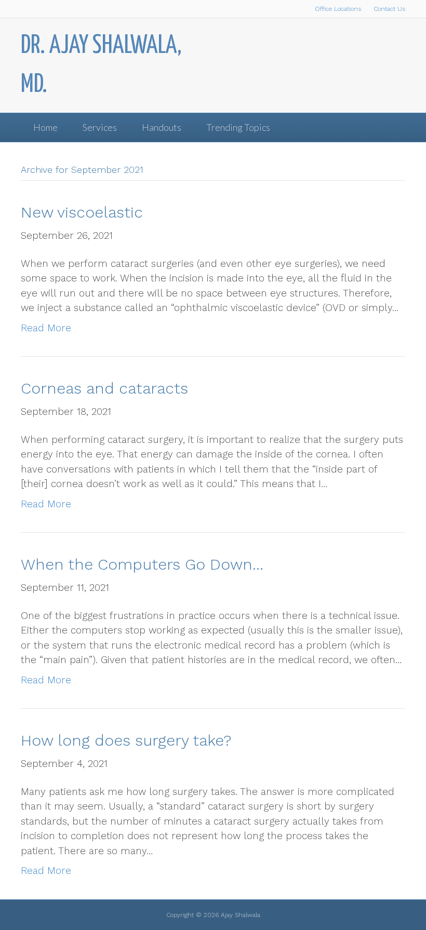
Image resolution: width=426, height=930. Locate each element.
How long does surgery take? (126, 740)
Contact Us (389, 8)
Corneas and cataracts (104, 388)
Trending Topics (238, 127)
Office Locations (338, 8)
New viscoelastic (82, 212)
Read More (46, 328)
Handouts (161, 127)
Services (100, 127)
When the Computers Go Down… (142, 564)
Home (45, 127)
